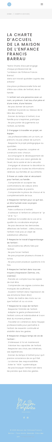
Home (9, 14)
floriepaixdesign (27, 437)
